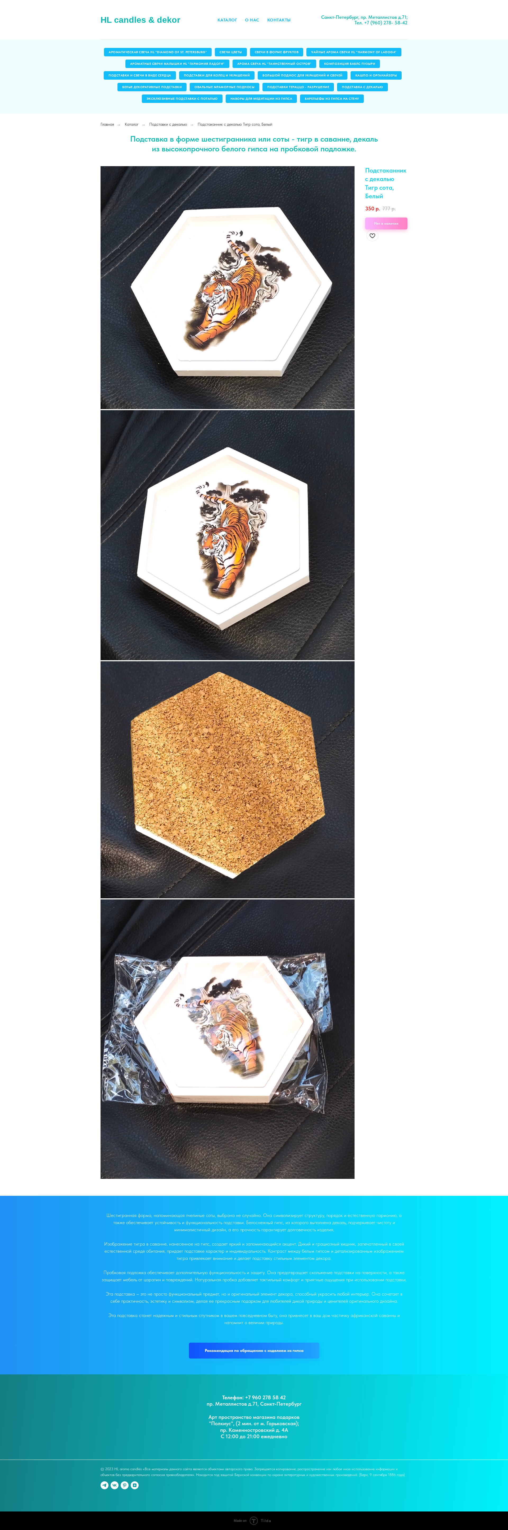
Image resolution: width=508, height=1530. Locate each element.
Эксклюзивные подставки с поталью (182, 99)
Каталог (227, 19)
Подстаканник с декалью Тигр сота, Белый (235, 124)
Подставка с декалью (362, 87)
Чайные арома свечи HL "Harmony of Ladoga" (354, 52)
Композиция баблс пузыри (349, 64)
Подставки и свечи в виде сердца (139, 75)
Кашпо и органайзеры (376, 75)
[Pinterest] (125, 1485)
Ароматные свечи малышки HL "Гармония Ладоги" (177, 64)
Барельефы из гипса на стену (332, 99)
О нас (252, 19)
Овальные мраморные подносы (224, 87)
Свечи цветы (231, 52)
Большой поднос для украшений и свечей (302, 75)
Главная (107, 124)
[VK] (115, 1485)
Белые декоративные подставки (152, 87)
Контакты (279, 19)
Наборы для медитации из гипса (261, 99)
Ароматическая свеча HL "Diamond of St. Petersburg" (158, 52)
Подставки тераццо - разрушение (298, 87)
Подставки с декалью (168, 124)
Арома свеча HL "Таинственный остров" (274, 64)
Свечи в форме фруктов (277, 52)
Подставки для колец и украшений (217, 75)
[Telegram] (104, 1485)
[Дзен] (135, 1485)
